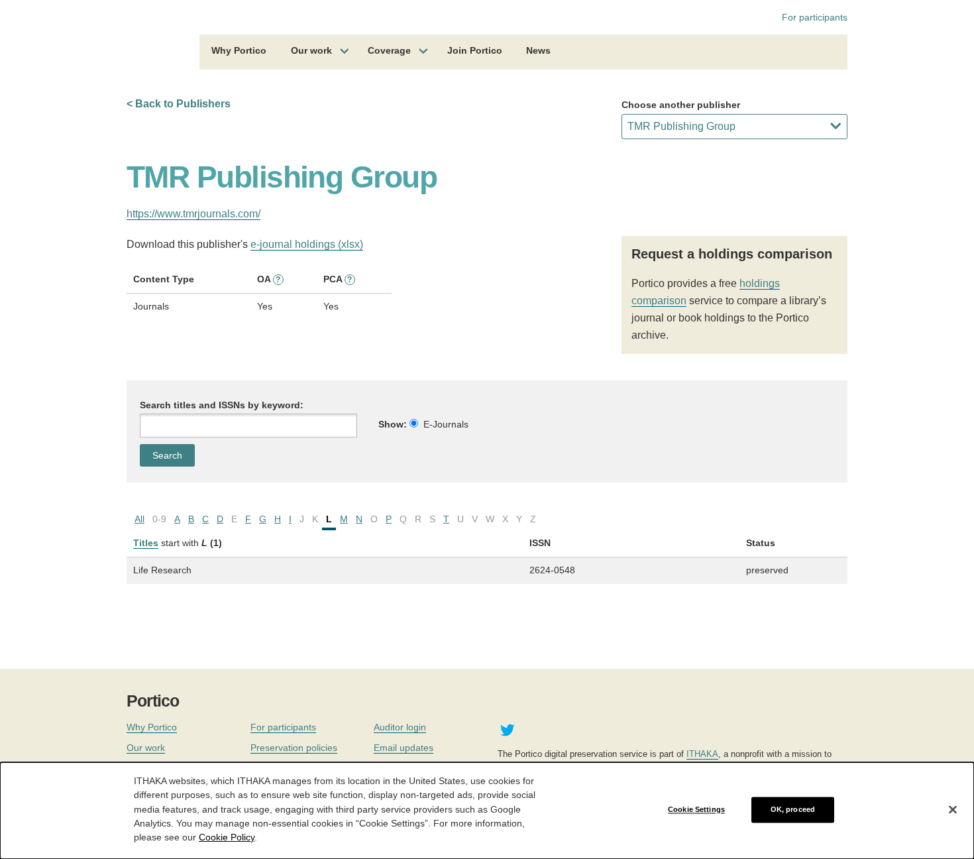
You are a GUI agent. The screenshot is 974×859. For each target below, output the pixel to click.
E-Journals (445, 424)
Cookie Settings (696, 809)
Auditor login (400, 727)
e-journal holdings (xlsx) (306, 244)
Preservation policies (293, 747)
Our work (311, 50)
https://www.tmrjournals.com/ (193, 213)
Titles (145, 543)
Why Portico (238, 50)
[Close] (952, 810)
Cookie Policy (226, 836)
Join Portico (474, 50)
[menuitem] (238, 52)
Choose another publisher (681, 104)
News (538, 50)
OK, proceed (793, 809)
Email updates (403, 747)
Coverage (389, 50)
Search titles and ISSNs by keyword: (221, 405)
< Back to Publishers (179, 103)
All (139, 519)
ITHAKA (702, 754)
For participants (814, 17)
